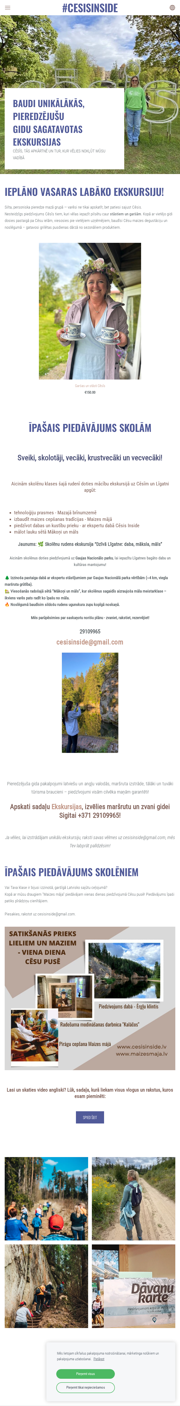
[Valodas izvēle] (172, 7)
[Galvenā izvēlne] (7, 7)
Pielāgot (99, 1359)
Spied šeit (90, 1117)
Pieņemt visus (85, 1374)
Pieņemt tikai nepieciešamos (85, 1387)
